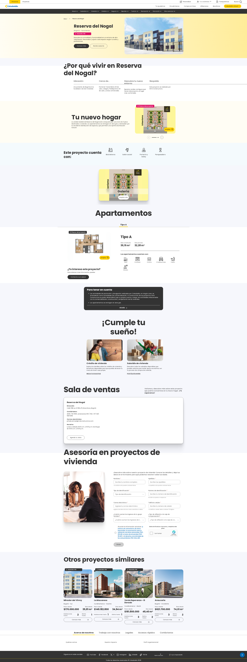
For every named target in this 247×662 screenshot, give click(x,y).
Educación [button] (156, 11)
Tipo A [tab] (123, 224)
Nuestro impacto (111, 642)
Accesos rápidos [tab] (146, 632)
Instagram (123, 655)
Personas (15, 2)
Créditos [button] (104, 11)
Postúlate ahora (133, 374)
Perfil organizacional (151, 642)
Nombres (117, 479)
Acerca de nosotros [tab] (84, 632)
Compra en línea (190, 6)
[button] (161, 137)
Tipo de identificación (121, 490)
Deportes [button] (124, 11)
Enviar (119, 544)
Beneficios (216, 6)
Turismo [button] (133, 11)
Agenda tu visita (75, 438)
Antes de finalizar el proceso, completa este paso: (163, 527)
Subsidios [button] (83, 11)
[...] (70, 19)
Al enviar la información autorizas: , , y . (130, 532)
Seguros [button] (114, 11)
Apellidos (152, 479)
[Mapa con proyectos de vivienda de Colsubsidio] (143, 420)
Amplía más (123, 197)
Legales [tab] (129, 632)
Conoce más (81, 46)
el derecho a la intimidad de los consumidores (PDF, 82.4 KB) (130, 537)
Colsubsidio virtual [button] (231, 6)
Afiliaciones (204, 6)
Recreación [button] (144, 11)
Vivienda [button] (94, 11)
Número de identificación (157, 490)
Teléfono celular (154, 503)
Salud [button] (74, 11)
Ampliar (167, 129)
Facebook (104, 655)
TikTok (145, 655)
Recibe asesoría (98, 46)
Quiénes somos (71, 642)
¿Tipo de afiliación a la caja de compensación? (159, 515)
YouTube (93, 655)
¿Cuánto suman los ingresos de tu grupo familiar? (128, 515)
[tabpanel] (123, 255)
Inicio (65, 18)
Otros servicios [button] (168, 11)
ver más (122, 307)
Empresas (26, 2)
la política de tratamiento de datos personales (130, 528)
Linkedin (134, 655)
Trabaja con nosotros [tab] (109, 632)
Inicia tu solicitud (94, 374)
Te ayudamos (160, 6)
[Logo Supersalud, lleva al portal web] (158, 655)
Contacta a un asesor (78, 277)
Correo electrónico (121, 503)
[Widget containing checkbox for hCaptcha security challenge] (163, 533)
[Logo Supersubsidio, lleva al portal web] (175, 655)
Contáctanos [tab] (166, 632)
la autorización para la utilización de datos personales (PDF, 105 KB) (130, 532)
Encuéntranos (174, 6)
